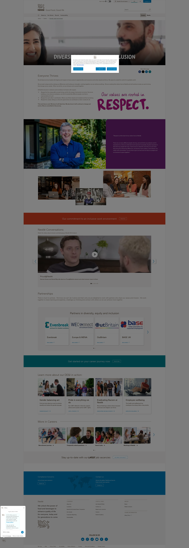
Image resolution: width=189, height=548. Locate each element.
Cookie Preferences (78, 68)
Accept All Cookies (112, 68)
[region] (95, 64)
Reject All (101, 68)
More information (80, 64)
